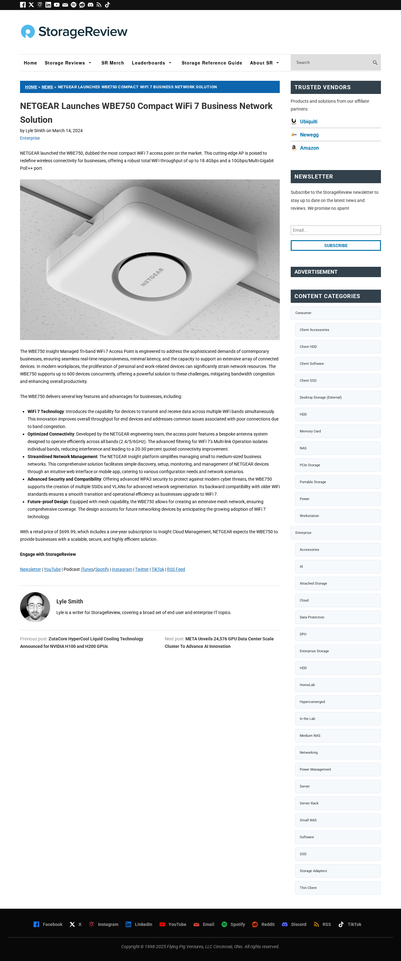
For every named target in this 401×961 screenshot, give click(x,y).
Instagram (122, 569)
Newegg (309, 135)
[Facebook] (24, 5)
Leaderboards (148, 62)
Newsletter (30, 569)
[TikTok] (108, 5)
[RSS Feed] (100, 5)
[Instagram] (41, 5)
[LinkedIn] (49, 5)
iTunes (87, 569)
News (47, 87)
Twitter (142, 569)
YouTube (52, 569)
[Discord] (92, 5)
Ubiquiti (308, 122)
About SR (261, 62)
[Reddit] (83, 5)
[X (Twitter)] (33, 5)
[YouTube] (58, 5)
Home (30, 62)
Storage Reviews (65, 62)
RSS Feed (176, 569)
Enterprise (30, 138)
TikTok (158, 569)
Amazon (309, 148)
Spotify (102, 569)
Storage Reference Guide (212, 62)
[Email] (66, 5)
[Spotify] (75, 5)
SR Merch (113, 62)
